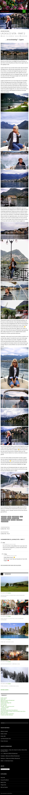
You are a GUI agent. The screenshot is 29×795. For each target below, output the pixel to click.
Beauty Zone (3, 782)
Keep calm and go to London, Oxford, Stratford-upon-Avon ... (13, 711)
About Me (3, 777)
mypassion (4, 518)
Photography (15, 518)
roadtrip (13, 519)
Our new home (4, 705)
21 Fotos (9, 661)
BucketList (4, 516)
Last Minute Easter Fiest (6, 663)
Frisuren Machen (4, 749)
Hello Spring (3, 708)
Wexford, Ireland (5, 595)
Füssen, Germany (4, 686)
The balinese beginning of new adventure (9, 710)
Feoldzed (2, 755)
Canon (9, 516)
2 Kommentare (24, 36)
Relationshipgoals (6, 519)
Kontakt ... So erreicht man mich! (7, 706)
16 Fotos (9, 616)
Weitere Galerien (5, 689)
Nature (9, 518)
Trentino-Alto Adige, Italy (6, 702)
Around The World (5, 31)
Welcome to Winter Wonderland (7, 700)
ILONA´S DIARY (5, 11)
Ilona (17, 36)
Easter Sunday (4, 704)
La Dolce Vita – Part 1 (5, 528)
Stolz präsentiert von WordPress (6, 793)
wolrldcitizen (5, 521)
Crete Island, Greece (9, 760)
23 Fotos (9, 592)
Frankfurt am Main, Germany (7, 714)
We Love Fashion (4, 787)
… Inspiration (7, 574)
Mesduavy (3, 758)
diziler (2, 760)
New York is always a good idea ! (7, 713)
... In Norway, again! (5, 707)
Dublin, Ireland (4, 618)
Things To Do (3, 784)
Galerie (3, 36)
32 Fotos (9, 639)
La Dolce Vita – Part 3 (5, 533)
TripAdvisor (19, 519)
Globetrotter (15, 516)
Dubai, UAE (3, 641)
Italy (21, 516)
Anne (4, 542)
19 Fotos (9, 683)
